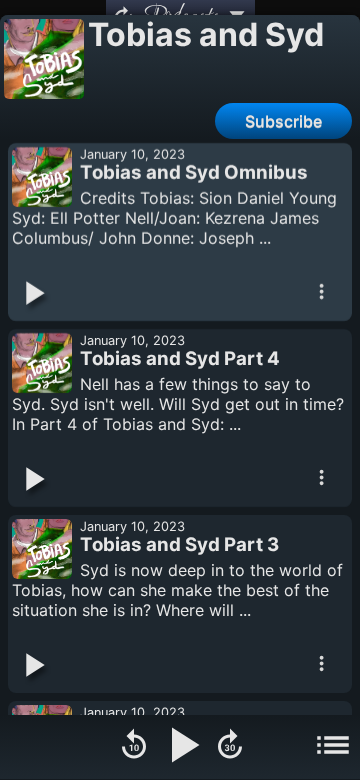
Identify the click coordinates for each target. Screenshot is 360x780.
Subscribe (283, 121)
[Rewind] (134, 747)
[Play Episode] (33, 295)
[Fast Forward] (230, 747)
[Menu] (333, 747)
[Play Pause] (182, 747)
